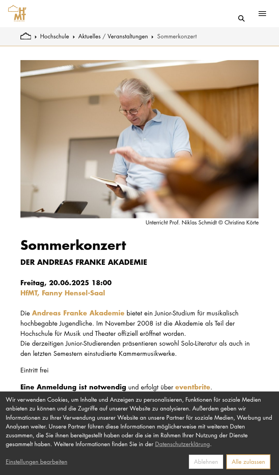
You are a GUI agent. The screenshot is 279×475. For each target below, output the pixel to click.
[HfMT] (15, 13)
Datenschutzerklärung (182, 444)
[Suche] (241, 18)
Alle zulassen (248, 461)
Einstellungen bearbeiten (36, 461)
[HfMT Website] (25, 36)
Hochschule (54, 36)
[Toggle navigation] (262, 13)
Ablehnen (206, 461)
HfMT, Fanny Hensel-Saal (62, 292)
